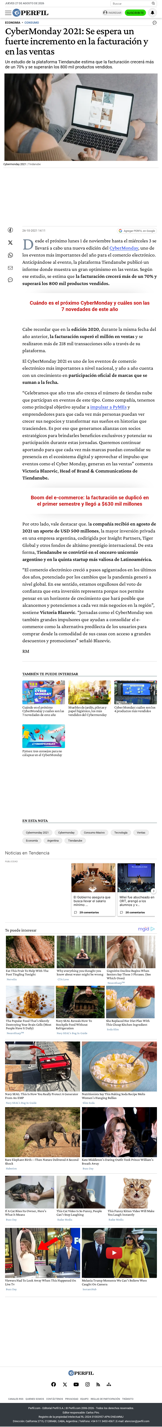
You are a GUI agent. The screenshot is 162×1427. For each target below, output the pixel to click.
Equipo (84, 1399)
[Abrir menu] (8, 12)
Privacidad (71, 1399)
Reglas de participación (105, 1399)
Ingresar (114, 12)
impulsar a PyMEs (108, 407)
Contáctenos (54, 1399)
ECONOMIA (12, 22)
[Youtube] (76, 1385)
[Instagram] (87, 1384)
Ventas (141, 832)
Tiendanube (75, 840)
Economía (32, 840)
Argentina (53, 840)
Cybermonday (66, 832)
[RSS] (98, 1385)
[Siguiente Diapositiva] (153, 891)
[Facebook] (53, 1385)
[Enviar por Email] (10, 268)
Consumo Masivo (94, 832)
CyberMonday (123, 248)
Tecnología (120, 832)
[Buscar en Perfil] (153, 3)
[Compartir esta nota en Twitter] (10, 242)
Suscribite (135, 13)
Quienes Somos (35, 1399)
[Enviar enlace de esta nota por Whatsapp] (10, 255)
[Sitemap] (109, 1385)
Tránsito (128, 1399)
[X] (65, 1384)
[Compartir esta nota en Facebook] (10, 230)
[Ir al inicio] (30, 13)
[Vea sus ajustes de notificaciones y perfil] (152, 12)
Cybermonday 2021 (37, 832)
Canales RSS (15, 1399)
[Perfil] (81, 1375)
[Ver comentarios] (154, 23)
